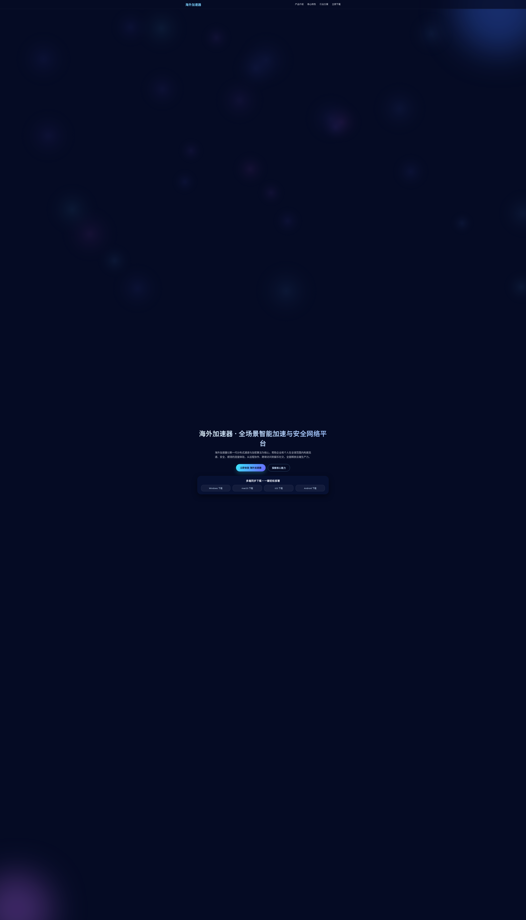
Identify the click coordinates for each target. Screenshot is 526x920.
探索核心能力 (279, 467)
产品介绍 (299, 4)
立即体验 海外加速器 (250, 467)
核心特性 (311, 4)
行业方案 (324, 4)
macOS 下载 (247, 488)
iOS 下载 (279, 488)
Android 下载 (310, 488)
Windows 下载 (215, 488)
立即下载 (336, 4)
